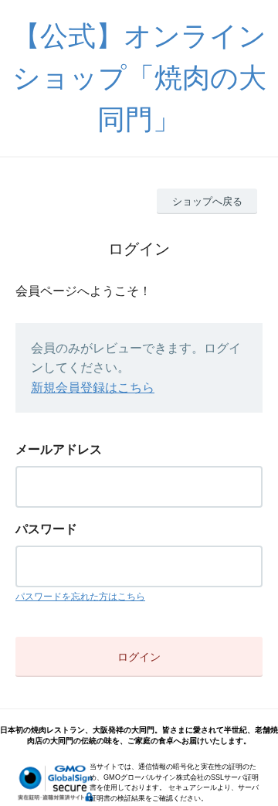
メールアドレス (58, 449)
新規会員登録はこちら (92, 387)
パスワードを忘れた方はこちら (80, 596)
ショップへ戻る (207, 201)
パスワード (46, 529)
